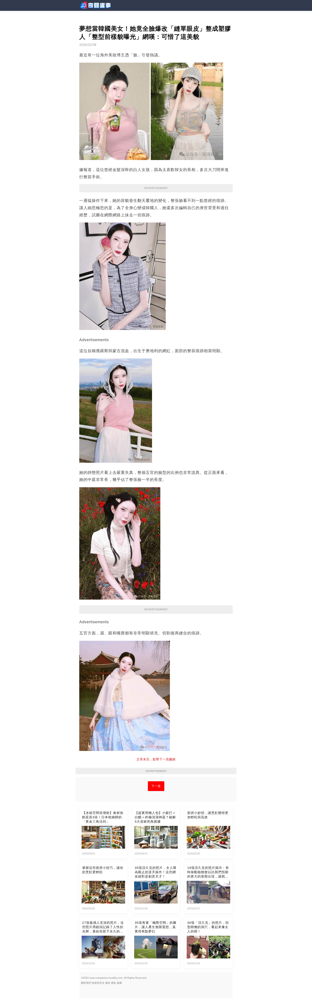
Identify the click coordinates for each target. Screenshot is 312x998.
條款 (107, 982)
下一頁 (156, 786)
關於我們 (86, 982)
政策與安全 (98, 982)
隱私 (113, 982)
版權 (119, 982)
